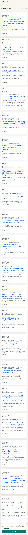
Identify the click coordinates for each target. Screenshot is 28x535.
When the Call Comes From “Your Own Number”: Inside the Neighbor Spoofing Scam (13, 480)
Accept (14, 531)
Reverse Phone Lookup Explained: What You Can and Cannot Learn (13, 320)
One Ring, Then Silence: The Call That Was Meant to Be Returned (12, 452)
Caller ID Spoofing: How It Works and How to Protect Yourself (11, 147)
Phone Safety (5, 139)
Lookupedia (4, 2)
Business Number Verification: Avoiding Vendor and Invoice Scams (13, 23)
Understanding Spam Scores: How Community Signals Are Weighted (12, 173)
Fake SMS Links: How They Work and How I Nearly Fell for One (13, 508)
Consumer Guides (5, 65)
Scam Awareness (5, 15)
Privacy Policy (6, 528)
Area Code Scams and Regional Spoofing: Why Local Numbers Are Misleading (13, 270)
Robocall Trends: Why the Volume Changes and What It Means (12, 246)
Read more (4, 33)
